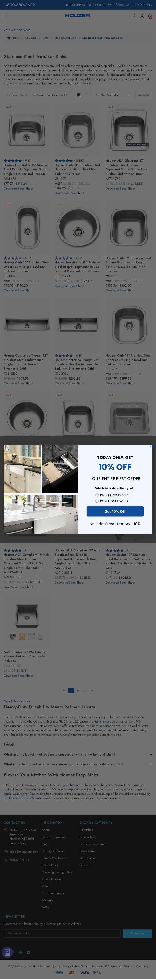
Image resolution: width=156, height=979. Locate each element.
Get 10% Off (115, 511)
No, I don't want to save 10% (115, 523)
